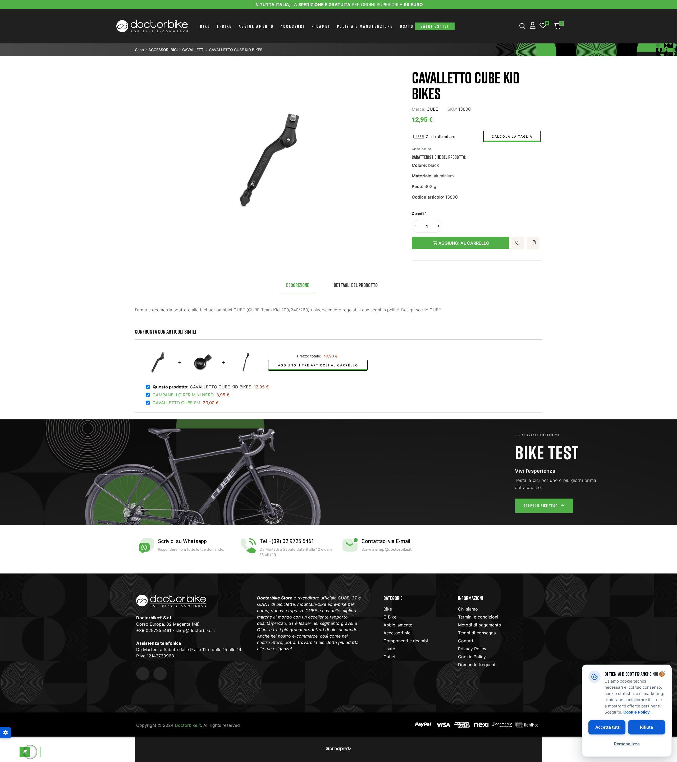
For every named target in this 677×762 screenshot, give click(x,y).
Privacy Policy (472, 648)
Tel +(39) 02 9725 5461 (287, 541)
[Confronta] (533, 243)
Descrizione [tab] (297, 285)
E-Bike (389, 617)
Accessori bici (397, 632)
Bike (387, 609)
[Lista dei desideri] (542, 26)
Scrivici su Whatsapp (182, 541)
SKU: (452, 109)
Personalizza (627, 743)
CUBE (432, 109)
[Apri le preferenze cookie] (5, 732)
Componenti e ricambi (405, 640)
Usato (389, 648)
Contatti (466, 640)
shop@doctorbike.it (195, 630)
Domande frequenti (477, 664)
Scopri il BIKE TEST (540, 505)
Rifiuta (646, 727)
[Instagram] (160, 673)
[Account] (533, 26)
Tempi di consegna (477, 632)
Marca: (418, 109)
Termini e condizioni (478, 617)
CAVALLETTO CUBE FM (176, 402)
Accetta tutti (607, 727)
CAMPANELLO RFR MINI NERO (183, 394)
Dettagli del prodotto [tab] (356, 285)
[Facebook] (142, 673)
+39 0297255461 (153, 630)
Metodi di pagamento (479, 624)
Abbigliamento (398, 624)
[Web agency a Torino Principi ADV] (338, 748)
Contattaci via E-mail (386, 541)
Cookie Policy (472, 656)
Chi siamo (468, 609)
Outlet (389, 656)
